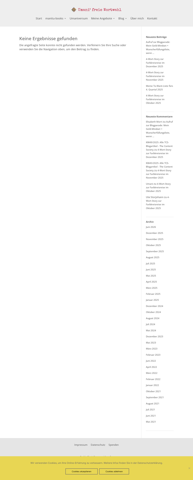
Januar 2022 (152, 385)
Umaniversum (79, 18)
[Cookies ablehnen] (189, 468)
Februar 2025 (153, 293)
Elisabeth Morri (154, 121)
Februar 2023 (153, 354)
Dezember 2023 (154, 336)
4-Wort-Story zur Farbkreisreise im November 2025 (155, 76)
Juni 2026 (151, 226)
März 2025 (151, 287)
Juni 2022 (151, 360)
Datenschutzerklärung (150, 463)
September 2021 (155, 397)
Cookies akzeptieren (81, 471)
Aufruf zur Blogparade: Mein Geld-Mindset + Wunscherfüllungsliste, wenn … (159, 129)
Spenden (114, 444)
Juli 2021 (150, 409)
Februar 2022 (153, 379)
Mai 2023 (151, 342)
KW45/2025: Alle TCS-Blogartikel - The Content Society (159, 167)
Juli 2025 (150, 263)
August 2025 (152, 257)
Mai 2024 (151, 330)
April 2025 (151, 281)
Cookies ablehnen (114, 471)
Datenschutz (98, 444)
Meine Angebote (101, 18)
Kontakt (152, 18)
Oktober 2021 (153, 391)
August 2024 (152, 318)
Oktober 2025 (153, 245)
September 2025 (155, 251)
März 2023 (151, 348)
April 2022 (151, 366)
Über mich (137, 18)
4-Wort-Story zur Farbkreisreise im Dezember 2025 (155, 62)
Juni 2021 (151, 415)
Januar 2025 (152, 299)
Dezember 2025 (154, 232)
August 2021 (152, 403)
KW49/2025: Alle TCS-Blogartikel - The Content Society (159, 146)
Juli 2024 (150, 324)
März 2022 (151, 372)
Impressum (80, 444)
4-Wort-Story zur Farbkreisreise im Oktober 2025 (155, 99)
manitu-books (54, 18)
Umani (149, 183)
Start (39, 18)
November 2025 (154, 239)
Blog (121, 18)
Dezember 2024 (154, 306)
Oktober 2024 (153, 312)
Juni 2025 (151, 269)
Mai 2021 (151, 421)
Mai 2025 (151, 275)
